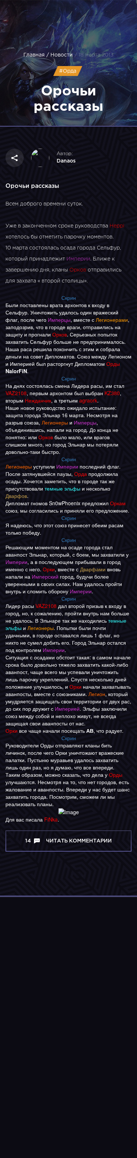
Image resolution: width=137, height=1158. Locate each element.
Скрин (68, 297)
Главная (34, 55)
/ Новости (59, 55)
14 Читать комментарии (68, 841)
